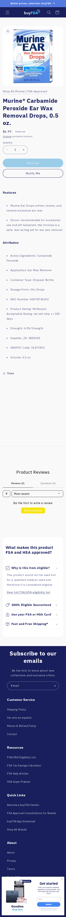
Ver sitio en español (19, 717)
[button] (7, 12)
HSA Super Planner (19, 781)
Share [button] (10, 373)
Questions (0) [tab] (48, 483)
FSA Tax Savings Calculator (24, 765)
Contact (12, 734)
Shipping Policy (16, 709)
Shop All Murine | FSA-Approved (25, 91)
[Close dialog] (62, 878)
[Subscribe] (55, 685)
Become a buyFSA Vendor (23, 805)
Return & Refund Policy (21, 726)
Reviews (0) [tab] (17, 483)
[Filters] (6, 493)
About (11, 852)
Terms (11, 869)
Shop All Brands (17, 829)
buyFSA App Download (21, 821)
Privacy (11, 860)
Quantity (7, 142)
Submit (49, 904)
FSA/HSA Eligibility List (21, 757)
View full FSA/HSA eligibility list (28, 592)
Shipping (7, 136)
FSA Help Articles (18, 773)
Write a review (33, 510)
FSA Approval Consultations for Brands (31, 813)
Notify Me (33, 173)
